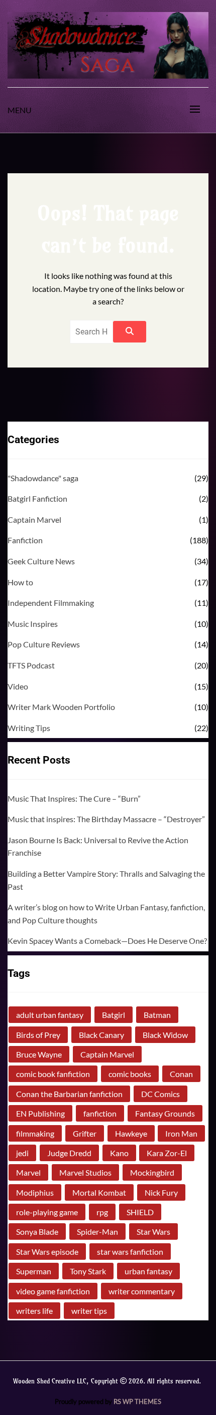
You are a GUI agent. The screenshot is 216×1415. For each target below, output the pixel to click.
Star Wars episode (47, 1251)
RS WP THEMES (137, 1401)
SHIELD (140, 1212)
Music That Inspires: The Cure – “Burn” (74, 798)
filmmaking (35, 1133)
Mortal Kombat (99, 1192)
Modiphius (35, 1192)
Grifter (84, 1133)
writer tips (89, 1310)
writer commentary (142, 1291)
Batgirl (113, 1014)
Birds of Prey (38, 1034)
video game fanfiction (53, 1291)
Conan (181, 1074)
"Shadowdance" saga (43, 478)
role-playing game (47, 1212)
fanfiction (100, 1113)
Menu (20, 110)
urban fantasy (148, 1271)
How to (20, 582)
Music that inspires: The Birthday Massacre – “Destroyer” (106, 819)
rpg (102, 1212)
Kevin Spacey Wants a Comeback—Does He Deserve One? (107, 940)
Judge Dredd (69, 1153)
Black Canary (101, 1034)
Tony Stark (88, 1271)
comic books (130, 1074)
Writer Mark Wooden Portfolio (61, 707)
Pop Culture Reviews (44, 644)
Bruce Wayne (39, 1054)
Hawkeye (131, 1133)
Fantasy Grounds (165, 1113)
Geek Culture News (41, 561)
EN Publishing (40, 1113)
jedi (22, 1153)
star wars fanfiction (130, 1251)
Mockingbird (152, 1172)
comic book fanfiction (53, 1074)
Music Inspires (33, 623)
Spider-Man (97, 1231)
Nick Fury (161, 1192)
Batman (157, 1014)
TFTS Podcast (31, 665)
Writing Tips (29, 728)
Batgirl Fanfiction (37, 498)
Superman (33, 1271)
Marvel (28, 1172)
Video (18, 686)
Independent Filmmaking (51, 602)
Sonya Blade (37, 1231)
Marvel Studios (85, 1172)
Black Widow (165, 1034)
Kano (119, 1153)
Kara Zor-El (167, 1153)
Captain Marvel (34, 519)
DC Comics (160, 1094)
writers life (34, 1310)
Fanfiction (25, 540)
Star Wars (153, 1231)
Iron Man (181, 1133)
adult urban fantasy (49, 1014)
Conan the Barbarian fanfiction (69, 1094)
